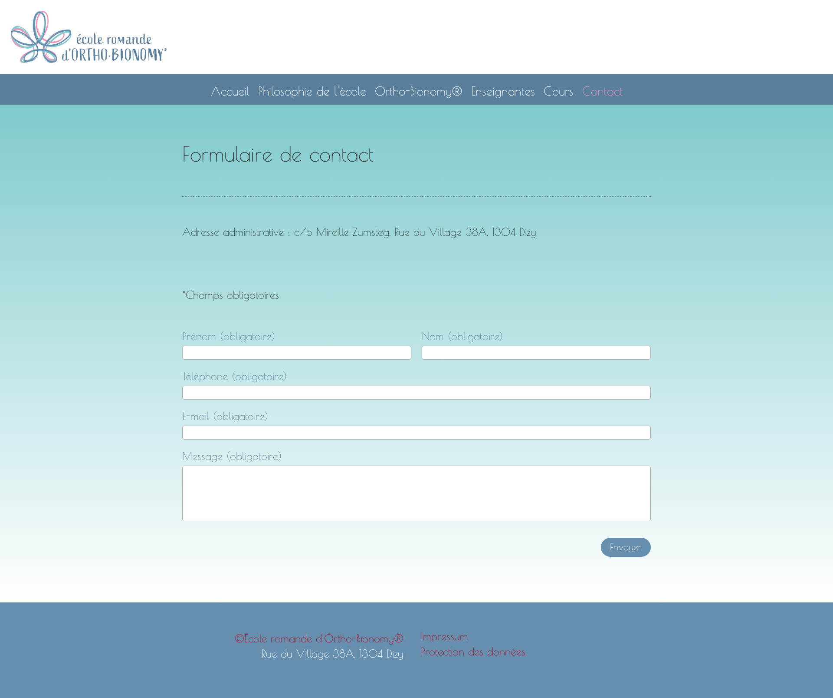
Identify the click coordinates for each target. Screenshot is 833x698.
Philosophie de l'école (312, 91)
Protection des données (473, 651)
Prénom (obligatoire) (228, 336)
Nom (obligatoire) (462, 336)
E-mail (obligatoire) (225, 416)
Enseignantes (503, 91)
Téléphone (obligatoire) (234, 376)
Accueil (230, 91)
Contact (602, 91)
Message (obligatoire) (232, 456)
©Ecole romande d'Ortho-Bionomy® (319, 638)
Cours (559, 91)
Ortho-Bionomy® (418, 91)
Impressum (444, 636)
